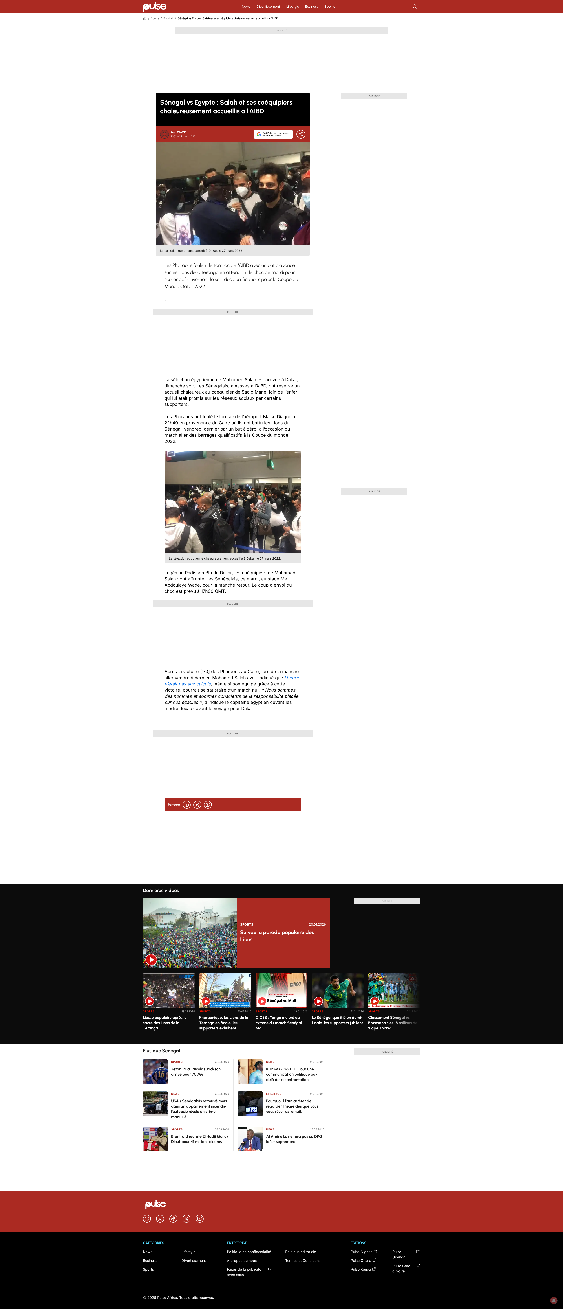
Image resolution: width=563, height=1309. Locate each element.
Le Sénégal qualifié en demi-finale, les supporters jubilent (337, 1020)
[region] (281, 1006)
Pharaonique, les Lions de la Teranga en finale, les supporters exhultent (223, 1023)
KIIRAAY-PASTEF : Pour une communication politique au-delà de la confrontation (291, 1074)
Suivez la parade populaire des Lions (277, 936)
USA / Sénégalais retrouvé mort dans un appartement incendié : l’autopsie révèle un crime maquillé (199, 1109)
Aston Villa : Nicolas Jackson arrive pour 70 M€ (196, 1072)
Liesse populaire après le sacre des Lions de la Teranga (164, 1023)
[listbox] (281, 1006)
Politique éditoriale (300, 1252)
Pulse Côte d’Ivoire (401, 1268)
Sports (329, 6)
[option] (169, 1006)
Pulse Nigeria (362, 1252)
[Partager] (300, 134)
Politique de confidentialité (249, 1252)
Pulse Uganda (398, 1254)
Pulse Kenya (361, 1269)
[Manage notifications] (553, 1300)
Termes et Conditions (302, 1260)
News (246, 6)
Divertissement (268, 6)
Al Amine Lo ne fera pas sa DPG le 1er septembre (294, 1139)
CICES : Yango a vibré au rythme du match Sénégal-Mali (280, 1023)
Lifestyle (292, 6)
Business (311, 6)
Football (168, 18)
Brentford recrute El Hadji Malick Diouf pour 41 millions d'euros (199, 1139)
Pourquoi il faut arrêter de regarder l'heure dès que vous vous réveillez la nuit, (292, 1106)
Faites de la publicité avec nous (244, 1272)
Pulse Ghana (361, 1260)
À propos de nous (242, 1260)
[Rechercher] (415, 6)
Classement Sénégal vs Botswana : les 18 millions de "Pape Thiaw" (392, 1023)
